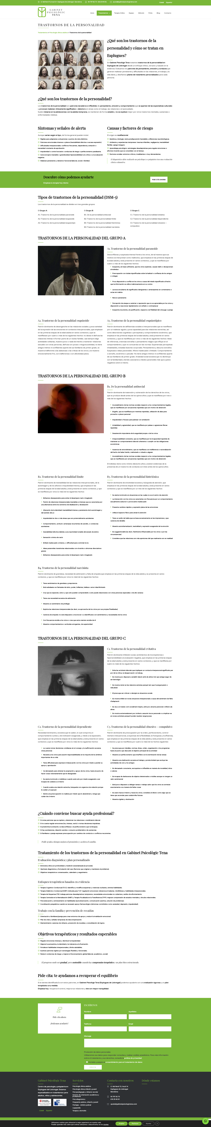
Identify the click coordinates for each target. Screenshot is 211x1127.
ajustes (105, 1125)
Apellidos (132, 1012)
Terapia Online (119, 13)
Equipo (131, 13)
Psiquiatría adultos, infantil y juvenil (85, 1102)
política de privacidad (133, 1058)
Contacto (167, 13)
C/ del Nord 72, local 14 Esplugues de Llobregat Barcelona (119, 1089)
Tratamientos (103, 13)
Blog (158, 13)
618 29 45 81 (102, 2)
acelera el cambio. (88, 841)
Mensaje (87, 1036)
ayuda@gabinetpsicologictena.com (125, 2)
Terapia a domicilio (79, 1111)
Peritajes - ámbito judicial (82, 1105)
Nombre (87, 1012)
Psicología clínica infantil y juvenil (84, 1089)
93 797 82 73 (92, 2)
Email (131, 1024)
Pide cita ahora (159, 180)
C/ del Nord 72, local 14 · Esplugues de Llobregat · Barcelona (61, 2)
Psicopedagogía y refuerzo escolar (85, 1092)
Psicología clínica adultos (58, 33)
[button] (205, 1121)
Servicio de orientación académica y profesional (86, 1095)
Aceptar (121, 1123)
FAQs (150, 13)
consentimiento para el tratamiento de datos (123, 1062)
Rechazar (135, 1123)
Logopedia (76, 1108)
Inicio (92, 13)
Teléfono (87, 1024)
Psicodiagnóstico (79, 1099)
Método (141, 13)
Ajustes (148, 1123)
